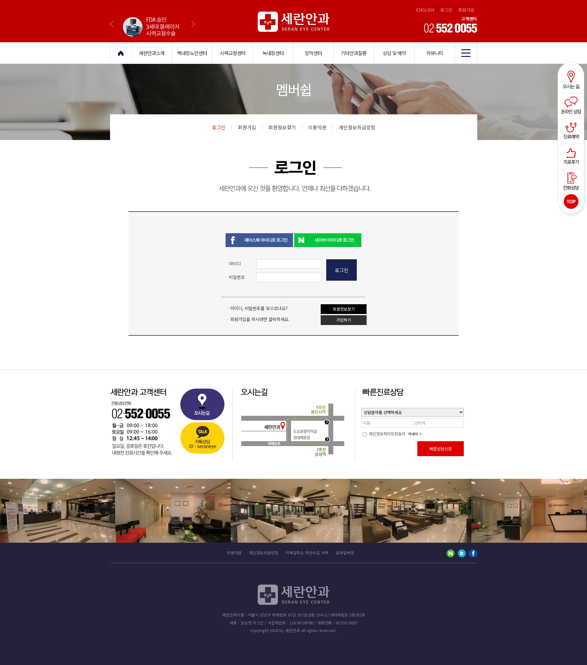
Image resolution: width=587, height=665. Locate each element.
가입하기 (343, 320)
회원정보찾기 (282, 127)
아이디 (235, 263)
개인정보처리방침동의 (386, 434)
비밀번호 (237, 277)
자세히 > (415, 433)
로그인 (446, 10)
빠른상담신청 (441, 449)
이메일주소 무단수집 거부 (307, 553)
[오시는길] (202, 406)
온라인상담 (572, 105)
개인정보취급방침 (357, 127)
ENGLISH (425, 10)
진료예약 (572, 130)
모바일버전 (345, 553)
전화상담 (572, 180)
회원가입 (466, 10)
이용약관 (317, 127)
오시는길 (572, 80)
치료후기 (572, 155)
